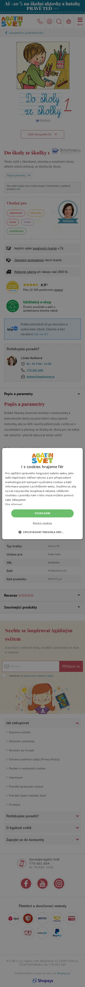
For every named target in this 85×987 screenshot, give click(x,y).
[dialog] (42, 493)
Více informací (13, 504)
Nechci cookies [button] (42, 523)
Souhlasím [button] (42, 513)
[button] (42, 532)
